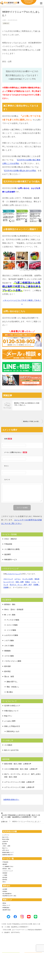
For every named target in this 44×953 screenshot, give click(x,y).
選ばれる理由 (5, 839)
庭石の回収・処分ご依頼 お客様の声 (17, 764)
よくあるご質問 (9, 721)
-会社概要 (4, 889)
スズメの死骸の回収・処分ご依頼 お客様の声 (20, 769)
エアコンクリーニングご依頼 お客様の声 (19, 782)
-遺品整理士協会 (6, 909)
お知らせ (6, 23)
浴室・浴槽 (19, 582)
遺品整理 (7, 554)
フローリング (8, 579)
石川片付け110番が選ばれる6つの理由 (20, 171)
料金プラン (8, 716)
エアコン (17, 579)
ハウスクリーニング (14, 574)
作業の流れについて (11, 711)
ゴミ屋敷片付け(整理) (12, 549)
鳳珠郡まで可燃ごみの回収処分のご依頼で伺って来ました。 (26, 404)
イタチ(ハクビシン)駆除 (12, 661)
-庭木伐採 (4, 877)
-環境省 (4, 903)
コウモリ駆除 (9, 656)
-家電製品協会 (5, 907)
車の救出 (10, 692)
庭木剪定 (7, 671)
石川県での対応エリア (12, 706)
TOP (20, 816)
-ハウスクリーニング (7, 870)
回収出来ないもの (13, 731)
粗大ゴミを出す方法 (11, 750)
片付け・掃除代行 (10, 539)
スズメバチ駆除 (12, 625)
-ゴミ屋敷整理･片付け (7, 866)
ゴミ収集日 (8, 745)
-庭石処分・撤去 (6, 868)
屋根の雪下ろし (12, 682)
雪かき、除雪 (9, 676)
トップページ (5, 835)
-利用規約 (4, 891)
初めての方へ (5, 837)
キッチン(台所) (27, 579)
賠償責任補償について (8, 852)
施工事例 (4, 843)
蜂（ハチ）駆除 (9, 615)
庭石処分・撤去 (9, 604)
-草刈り (4, 881)
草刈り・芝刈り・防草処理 (13, 609)
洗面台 (27, 582)
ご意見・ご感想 (6, 845)
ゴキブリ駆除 (9, 646)
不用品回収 (8, 544)
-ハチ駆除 (4, 875)
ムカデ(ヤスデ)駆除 (11, 635)
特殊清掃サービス (10, 559)
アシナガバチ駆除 (13, 620)
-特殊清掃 (4, 873)
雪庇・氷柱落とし (13, 687)
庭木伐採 (7, 666)
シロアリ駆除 (9, 640)
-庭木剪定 (4, 879)
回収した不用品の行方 (12, 726)
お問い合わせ (5, 850)
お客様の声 (5, 841)
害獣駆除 (7, 651)
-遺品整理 (4, 864)
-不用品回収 (5, 862)
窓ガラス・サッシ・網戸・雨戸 (21, 585)
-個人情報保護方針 (7, 893)
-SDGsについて (6, 905)
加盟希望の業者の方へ (11, 799)
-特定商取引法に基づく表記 (9, 895)
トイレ (33, 582)
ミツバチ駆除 (11, 630)
